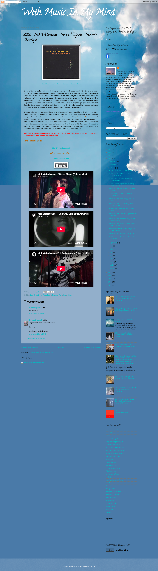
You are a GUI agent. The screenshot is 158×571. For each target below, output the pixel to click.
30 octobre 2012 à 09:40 (37, 313)
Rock (60, 295)
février (112, 265)
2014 (110, 152)
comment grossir (35, 308)
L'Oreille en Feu (111, 471)
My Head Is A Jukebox (113, 492)
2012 (110, 159)
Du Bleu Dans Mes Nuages (115, 453)
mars (112, 262)
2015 (110, 149)
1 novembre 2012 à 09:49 (37, 334)
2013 (110, 156)
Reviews (55, 295)
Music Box (109, 486)
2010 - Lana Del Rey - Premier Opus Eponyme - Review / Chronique (125, 298)
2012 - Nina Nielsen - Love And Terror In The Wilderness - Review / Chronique (125, 401)
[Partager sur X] (48, 292)
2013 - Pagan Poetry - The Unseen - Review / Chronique (125, 377)
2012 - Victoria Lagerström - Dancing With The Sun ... (121, 184)
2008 (110, 282)
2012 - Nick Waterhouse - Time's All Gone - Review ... (121, 174)
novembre (113, 165)
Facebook (66, 148)
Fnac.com (56, 158)
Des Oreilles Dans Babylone (115, 450)
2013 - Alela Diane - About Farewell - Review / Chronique (125, 345)
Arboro (108, 436)
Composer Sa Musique (113, 444)
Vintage (69, 295)
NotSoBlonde (110, 500)
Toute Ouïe (109, 509)
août (111, 246)
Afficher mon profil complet (115, 101)
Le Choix (109, 477)
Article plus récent (29, 348)
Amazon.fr (65, 158)
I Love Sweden (111, 462)
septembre (113, 243)
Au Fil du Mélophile (112, 439)
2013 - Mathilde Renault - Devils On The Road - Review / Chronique (125, 389)
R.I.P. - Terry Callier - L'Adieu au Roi (121, 170)
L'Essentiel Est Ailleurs (113, 468)
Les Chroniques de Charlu (114, 480)
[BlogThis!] (46, 292)
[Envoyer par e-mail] (44, 292)
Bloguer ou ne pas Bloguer (114, 442)
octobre (112, 168)
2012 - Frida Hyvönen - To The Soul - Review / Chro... (121, 179)
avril (111, 259)
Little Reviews (110, 483)
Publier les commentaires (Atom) (42, 352)
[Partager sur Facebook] (50, 292)
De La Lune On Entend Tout (115, 447)
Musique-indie (110, 489)
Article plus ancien (92, 348)
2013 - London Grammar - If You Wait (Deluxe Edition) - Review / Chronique (126, 310)
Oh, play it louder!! (35, 320)
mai (111, 255)
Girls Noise (109, 459)
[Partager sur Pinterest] (53, 292)
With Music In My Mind (68, 13)
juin (111, 252)
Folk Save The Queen (113, 456)
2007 (110, 285)
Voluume (108, 512)
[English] (109, 39)
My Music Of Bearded (113, 495)
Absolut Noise (110, 433)
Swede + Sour (110, 506)
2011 (110, 272)
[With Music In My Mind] (107, 58)
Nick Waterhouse (45, 295)
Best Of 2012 (34, 295)
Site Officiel (56, 148)
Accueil (61, 348)
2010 (110, 275)
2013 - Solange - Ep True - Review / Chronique (124, 411)
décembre (113, 161)
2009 (110, 279)
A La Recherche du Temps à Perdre (117, 430)
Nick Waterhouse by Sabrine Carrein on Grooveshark (61, 84)
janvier (112, 268)
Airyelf (80, 566)
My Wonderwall (111, 497)
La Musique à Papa (112, 474)
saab (32, 292)
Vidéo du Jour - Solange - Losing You (121, 233)
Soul (64, 295)
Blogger (92, 566)
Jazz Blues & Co (111, 465)
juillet (112, 249)
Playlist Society (111, 503)
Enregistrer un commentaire (35, 338)
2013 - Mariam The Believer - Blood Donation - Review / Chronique (125, 334)
